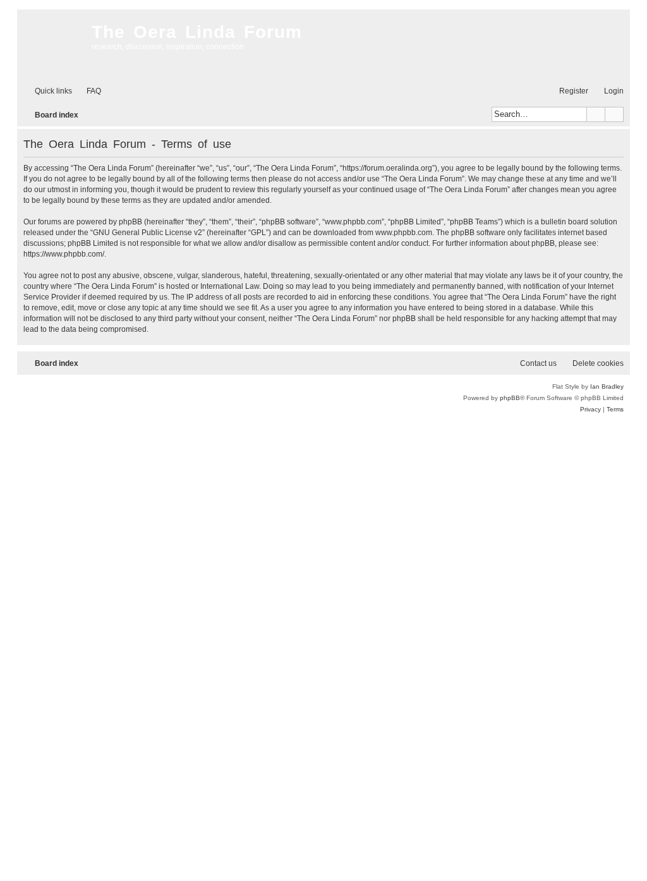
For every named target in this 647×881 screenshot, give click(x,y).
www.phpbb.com (403, 232)
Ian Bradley (607, 386)
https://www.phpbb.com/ (63, 254)
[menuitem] (88, 91)
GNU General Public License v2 (147, 232)
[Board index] (51, 44)
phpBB (510, 397)
